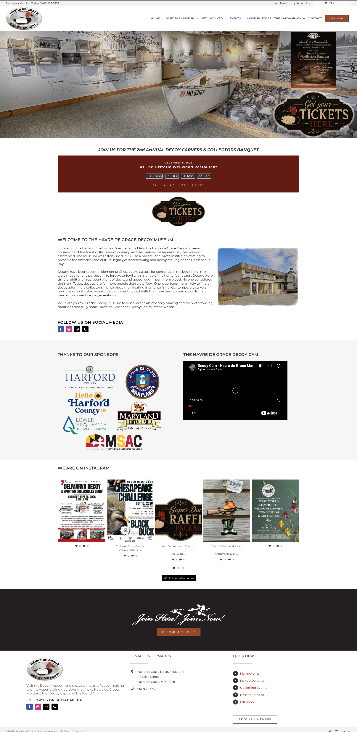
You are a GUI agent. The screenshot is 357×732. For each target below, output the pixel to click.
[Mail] (46, 707)
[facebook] (61, 329)
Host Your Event (252, 695)
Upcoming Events (253, 687)
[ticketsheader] (178, 197)
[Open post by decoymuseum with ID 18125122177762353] (275, 511)
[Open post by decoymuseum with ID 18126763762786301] (81, 511)
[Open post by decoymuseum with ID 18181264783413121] (178, 511)
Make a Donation (252, 680)
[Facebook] (29, 707)
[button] (60, 510)
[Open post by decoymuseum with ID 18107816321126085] (130, 511)
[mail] (77, 329)
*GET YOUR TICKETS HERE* (178, 185)
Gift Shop (247, 702)
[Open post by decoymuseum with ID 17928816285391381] (226, 511)
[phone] (85, 329)
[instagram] (69, 329)
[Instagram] (38, 707)
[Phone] (55, 707)
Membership (249, 673)
